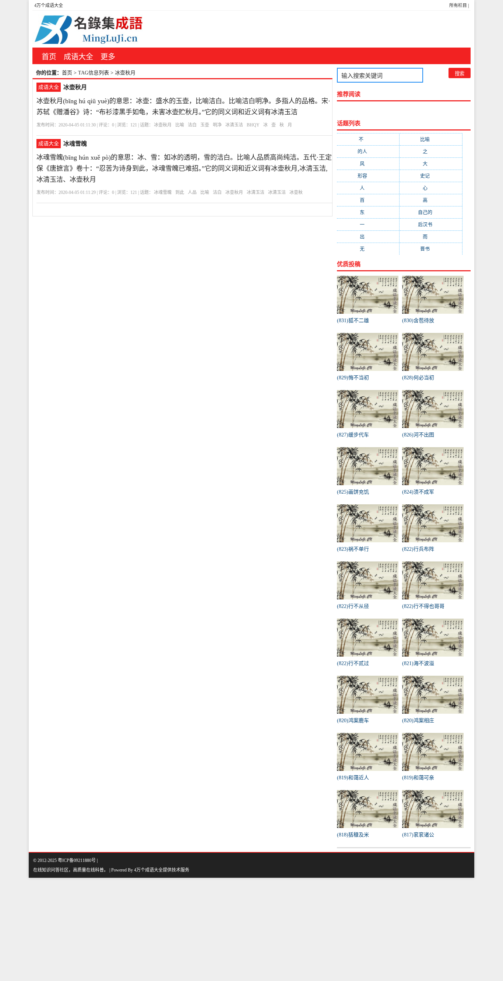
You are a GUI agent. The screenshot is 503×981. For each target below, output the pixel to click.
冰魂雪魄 (75, 143)
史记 (431, 175)
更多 (108, 57)
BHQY (253, 125)
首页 (49, 57)
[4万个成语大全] (87, 29)
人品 (192, 192)
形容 (368, 175)
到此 (179, 192)
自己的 (431, 212)
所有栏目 (458, 5)
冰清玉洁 (234, 125)
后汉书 (431, 224)
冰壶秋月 (75, 87)
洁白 (192, 125)
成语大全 (78, 57)
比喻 (179, 125)
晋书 (431, 248)
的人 (368, 151)
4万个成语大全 (48, 5)
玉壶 (204, 125)
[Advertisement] (221, 929)
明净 (217, 125)
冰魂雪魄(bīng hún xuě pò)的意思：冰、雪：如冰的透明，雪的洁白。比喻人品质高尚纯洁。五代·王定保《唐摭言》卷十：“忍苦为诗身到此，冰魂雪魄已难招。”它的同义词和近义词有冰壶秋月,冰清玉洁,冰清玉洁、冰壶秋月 (184, 168)
